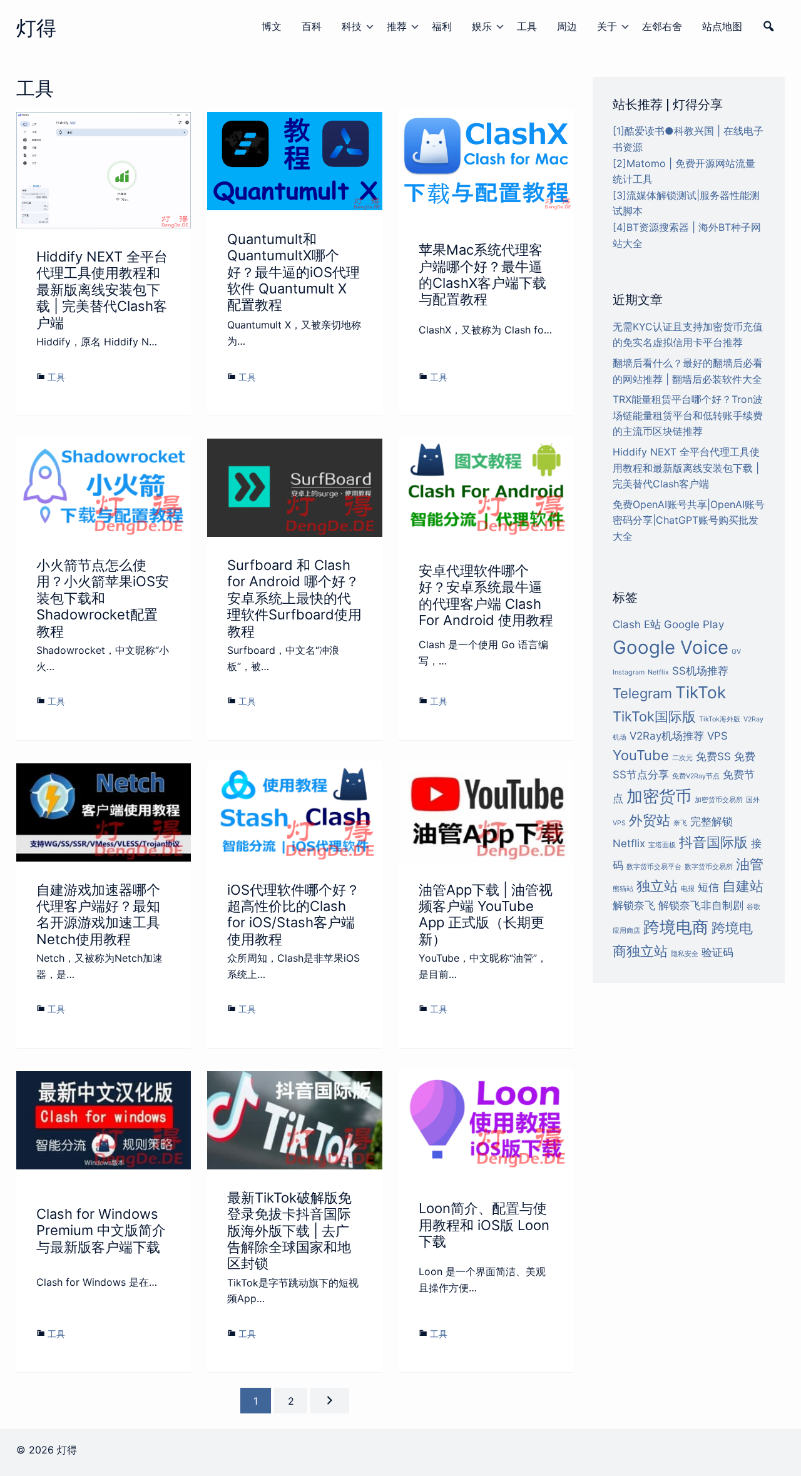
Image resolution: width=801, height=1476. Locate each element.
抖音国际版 (713, 842)
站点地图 (722, 26)
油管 (749, 864)
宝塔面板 (662, 845)
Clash (627, 624)
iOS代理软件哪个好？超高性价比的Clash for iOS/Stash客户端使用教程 (293, 914)
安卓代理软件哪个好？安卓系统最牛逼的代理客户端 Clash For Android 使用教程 (486, 595)
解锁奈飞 (634, 905)
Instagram (629, 672)
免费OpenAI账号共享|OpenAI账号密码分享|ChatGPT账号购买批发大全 (689, 520)
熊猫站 (623, 889)
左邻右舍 (662, 26)
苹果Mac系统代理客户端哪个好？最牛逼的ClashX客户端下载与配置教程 (482, 274)
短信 (708, 887)
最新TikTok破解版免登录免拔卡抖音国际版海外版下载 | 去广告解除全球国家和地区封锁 (289, 1230)
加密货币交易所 (719, 800)
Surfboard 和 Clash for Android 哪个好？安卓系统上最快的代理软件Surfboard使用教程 (294, 598)
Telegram (642, 693)
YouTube (641, 755)
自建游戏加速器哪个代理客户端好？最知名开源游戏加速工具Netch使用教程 (98, 914)
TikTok (700, 692)
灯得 (36, 28)
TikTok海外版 (719, 719)
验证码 (717, 952)
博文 (272, 26)
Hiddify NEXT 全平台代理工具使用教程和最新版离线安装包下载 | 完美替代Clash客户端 (102, 289)
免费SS (713, 756)
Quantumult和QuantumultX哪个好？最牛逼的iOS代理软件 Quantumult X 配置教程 (293, 272)
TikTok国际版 (654, 716)
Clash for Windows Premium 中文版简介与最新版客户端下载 (101, 1230)
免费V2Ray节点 (696, 776)
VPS (717, 736)
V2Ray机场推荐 (667, 736)
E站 (652, 624)
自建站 (742, 886)
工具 (527, 26)
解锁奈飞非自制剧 (700, 905)
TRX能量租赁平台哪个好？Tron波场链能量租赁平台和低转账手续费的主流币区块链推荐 (688, 415)
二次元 (682, 758)
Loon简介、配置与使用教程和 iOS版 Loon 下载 (484, 1225)
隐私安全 (684, 954)
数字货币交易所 (709, 867)
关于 (607, 26)
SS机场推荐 (700, 670)
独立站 (657, 886)
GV (736, 652)
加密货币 (658, 796)
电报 (688, 889)
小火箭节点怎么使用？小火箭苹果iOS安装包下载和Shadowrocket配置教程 (102, 598)
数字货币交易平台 (653, 867)
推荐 (397, 26)
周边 (567, 26)
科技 (352, 26)
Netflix (658, 672)
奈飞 (680, 823)
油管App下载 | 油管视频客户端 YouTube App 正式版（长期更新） (486, 914)
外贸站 (649, 820)
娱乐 (482, 26)
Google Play (694, 624)
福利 (442, 26)
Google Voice (670, 647)
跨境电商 (675, 927)
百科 (312, 26)
